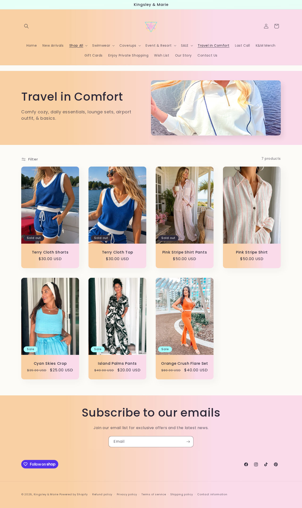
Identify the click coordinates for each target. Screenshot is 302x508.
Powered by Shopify (73, 494)
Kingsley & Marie (46, 494)
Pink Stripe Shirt (252, 252)
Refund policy (102, 494)
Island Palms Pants (117, 363)
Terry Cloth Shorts (50, 252)
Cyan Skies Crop (50, 363)
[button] (26, 26)
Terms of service (153, 494)
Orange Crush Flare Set (184, 363)
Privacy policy (127, 494)
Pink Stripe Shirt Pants (184, 252)
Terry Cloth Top (117, 252)
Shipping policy (181, 494)
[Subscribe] (188, 441)
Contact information (212, 494)
